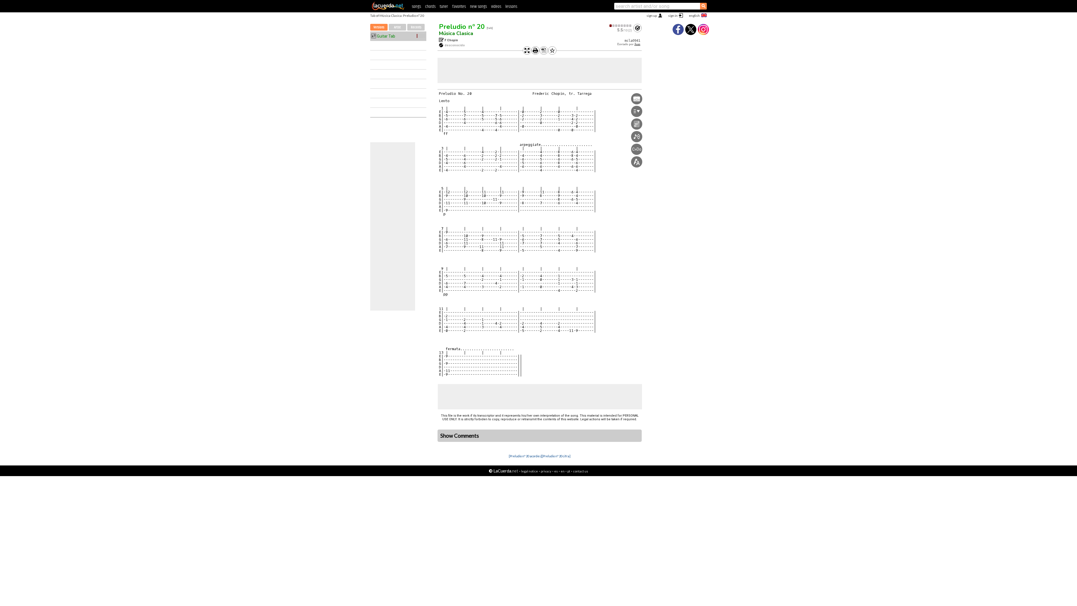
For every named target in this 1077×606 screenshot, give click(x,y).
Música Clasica (456, 33)
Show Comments (459, 436)
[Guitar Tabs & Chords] (388, 9)
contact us (580, 471)
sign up (651, 15)
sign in (673, 15)
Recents (416, 27)
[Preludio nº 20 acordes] (525, 456)
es (556, 471)
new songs (478, 6)
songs (416, 6)
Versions (379, 27)
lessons (511, 6)
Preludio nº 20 (462, 26)
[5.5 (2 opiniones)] (620, 25)
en (563, 471)
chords (430, 6)
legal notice (529, 471)
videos (496, 6)
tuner (444, 6)
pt (568, 471)
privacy (546, 471)
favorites (459, 6)
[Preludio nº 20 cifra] (556, 456)
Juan (637, 44)
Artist (397, 27)
